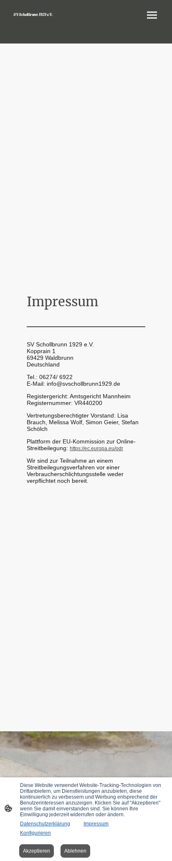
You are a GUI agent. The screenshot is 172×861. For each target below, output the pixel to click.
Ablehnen (75, 851)
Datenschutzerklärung (45, 824)
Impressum (96, 824)
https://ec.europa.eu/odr (96, 448)
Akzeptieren (36, 851)
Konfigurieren (35, 833)
